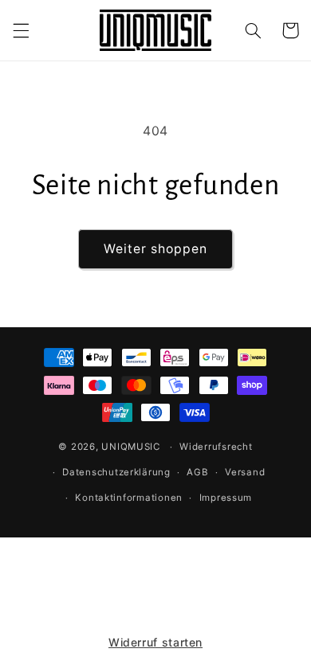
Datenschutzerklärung (116, 472)
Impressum (226, 497)
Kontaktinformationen (129, 497)
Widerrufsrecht (215, 446)
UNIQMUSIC (130, 446)
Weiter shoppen (156, 248)
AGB (197, 472)
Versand (245, 472)
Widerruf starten (155, 642)
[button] (20, 30)
